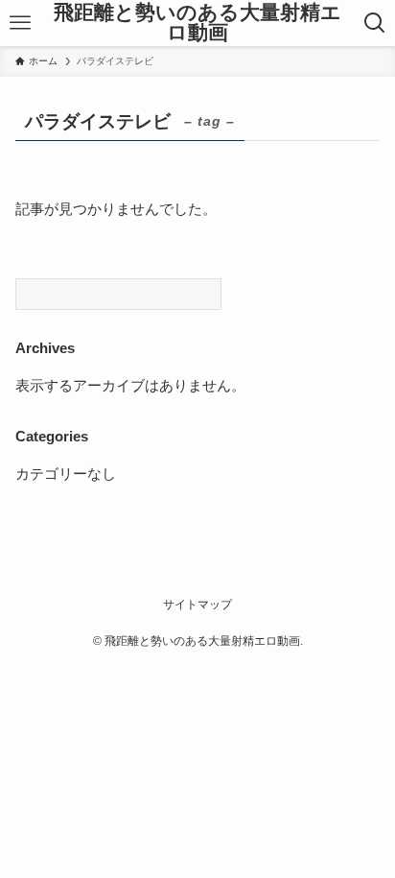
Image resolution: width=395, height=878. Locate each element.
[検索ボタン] (375, 23)
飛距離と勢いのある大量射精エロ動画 (197, 22)
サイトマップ (197, 604)
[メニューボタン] (19, 23)
